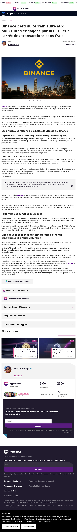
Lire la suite (18, 375)
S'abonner (38, 426)
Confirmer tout (28, 526)
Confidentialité (10, 491)
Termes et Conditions (12, 481)
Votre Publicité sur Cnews (39, 486)
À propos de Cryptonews (13, 486)
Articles (10, 20)
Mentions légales (11, 496)
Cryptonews (4, 20)
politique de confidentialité (40, 430)
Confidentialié (47, 521)
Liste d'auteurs (24, 393)
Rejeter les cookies (11, 526)
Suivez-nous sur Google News (18, 281)
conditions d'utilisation (58, 430)
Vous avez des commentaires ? (41, 481)
